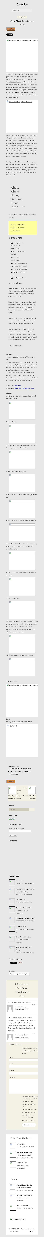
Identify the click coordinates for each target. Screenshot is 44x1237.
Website (11, 1070)
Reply (33, 1005)
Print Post (11, 29)
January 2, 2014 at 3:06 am (21, 1037)
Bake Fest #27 (17, 722)
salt (12, 260)
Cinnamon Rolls (21, 926)
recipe (10, 312)
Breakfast (28, 769)
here (16, 549)
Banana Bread (20, 881)
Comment (12, 1077)
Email (11, 1064)
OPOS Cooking (21, 899)
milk (12, 243)
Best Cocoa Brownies (23, 1205)
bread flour (14, 272)
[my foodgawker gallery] (17, 1219)
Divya (30, 722)
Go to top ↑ (33, 1231)
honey (12, 257)
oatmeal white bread (15, 82)
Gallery (10, 771)
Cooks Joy (22, 4)
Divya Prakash (19, 1007)
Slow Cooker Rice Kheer (23, 937)
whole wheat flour (16, 266)
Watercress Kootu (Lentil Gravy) (23, 948)
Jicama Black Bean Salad (23, 908)
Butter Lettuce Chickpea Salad (25, 918)
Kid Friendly (26, 771)
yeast (12, 263)
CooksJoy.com (27, 1228)
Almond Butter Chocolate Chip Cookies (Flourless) (25, 890)
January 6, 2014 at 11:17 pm (22, 1009)
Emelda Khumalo (20, 1035)
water (12, 248)
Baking (18, 769)
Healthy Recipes (17, 771)
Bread (23, 769)
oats (12, 269)
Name (10, 1057)
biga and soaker (18, 92)
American (13, 769)
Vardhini (14, 206)
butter (12, 251)
